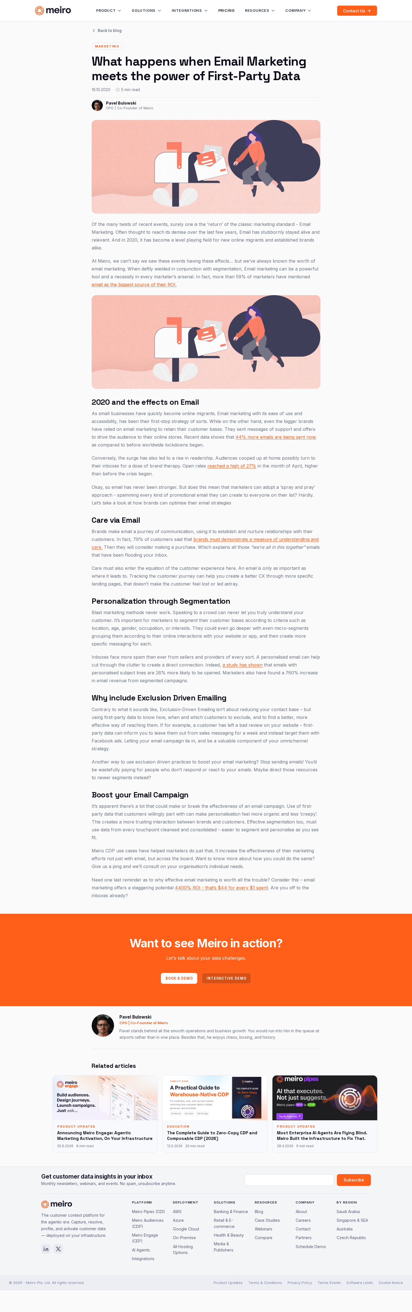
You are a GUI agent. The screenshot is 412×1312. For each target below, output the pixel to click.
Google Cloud (186, 1229)
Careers (303, 1220)
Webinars (263, 1229)
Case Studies (267, 1220)
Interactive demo (226, 978)
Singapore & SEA (352, 1220)
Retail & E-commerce (224, 1223)
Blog (259, 1211)
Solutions (144, 10)
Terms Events (329, 1283)
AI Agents (141, 1250)
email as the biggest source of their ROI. (134, 284)
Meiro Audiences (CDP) (148, 1223)
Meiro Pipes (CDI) (148, 1211)
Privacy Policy (300, 1283)
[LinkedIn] (46, 1249)
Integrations (187, 10)
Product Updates (228, 1283)
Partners (304, 1237)
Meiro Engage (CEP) (145, 1238)
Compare (263, 1237)
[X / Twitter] (58, 1249)
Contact (303, 1229)
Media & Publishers (223, 1246)
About (301, 1211)
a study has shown (243, 665)
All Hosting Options (183, 1249)
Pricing (226, 10)
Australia (345, 1229)
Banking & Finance (231, 1211)
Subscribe (354, 1179)
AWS (177, 1211)
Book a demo (179, 978)
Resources (257, 10)
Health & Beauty (229, 1235)
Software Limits (359, 1283)
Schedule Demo (311, 1246)
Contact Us (354, 10)
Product (105, 10)
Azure (178, 1220)
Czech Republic (351, 1237)
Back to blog (110, 30)
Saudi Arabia (348, 1211)
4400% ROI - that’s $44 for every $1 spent (221, 887)
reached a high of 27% (231, 466)
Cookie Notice (391, 1283)
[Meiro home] (53, 10)
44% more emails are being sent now (275, 437)
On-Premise (184, 1237)
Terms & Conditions (265, 1283)
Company (295, 10)
